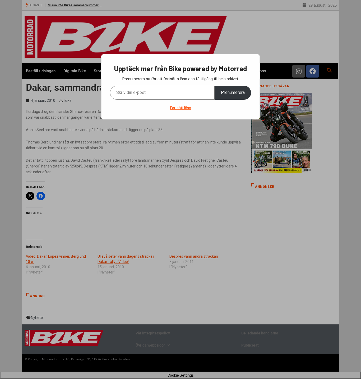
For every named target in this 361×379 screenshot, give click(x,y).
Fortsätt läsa (180, 108)
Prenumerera (233, 92)
